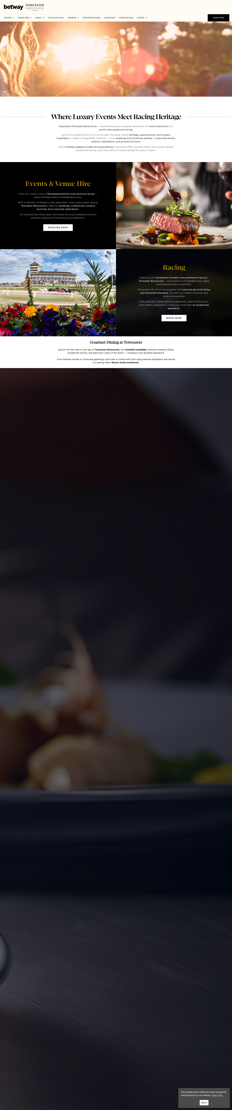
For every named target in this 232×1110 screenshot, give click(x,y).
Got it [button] (204, 1103)
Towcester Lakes (91, 18)
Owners (72, 18)
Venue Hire (23, 18)
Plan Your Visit (56, 18)
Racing (8, 18)
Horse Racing (126, 18)
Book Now (218, 18)
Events (140, 18)
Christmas (109, 18)
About (38, 18)
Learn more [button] (217, 1095)
